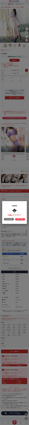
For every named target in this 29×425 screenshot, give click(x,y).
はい (20, 219)
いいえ (9, 219)
